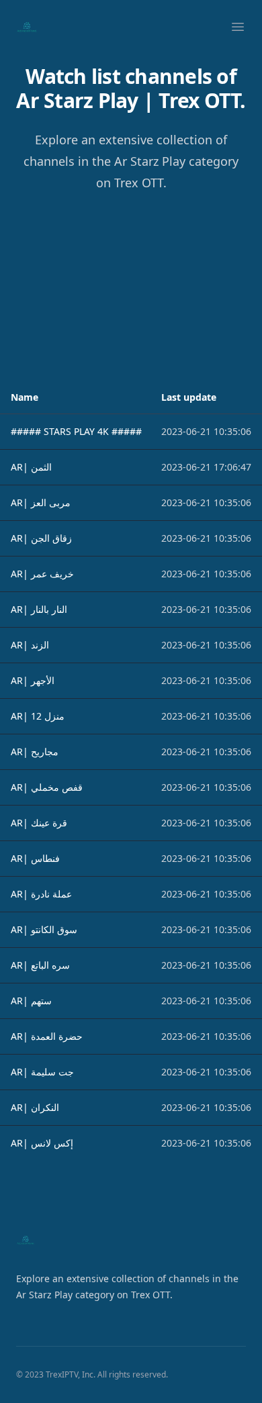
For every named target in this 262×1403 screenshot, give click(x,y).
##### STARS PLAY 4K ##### (76, 431)
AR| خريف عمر (42, 573)
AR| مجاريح (34, 751)
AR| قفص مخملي (47, 787)
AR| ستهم (31, 1000)
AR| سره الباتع (40, 965)
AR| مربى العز (41, 502)
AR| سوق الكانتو (44, 929)
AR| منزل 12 (37, 716)
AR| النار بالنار (39, 609)
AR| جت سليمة (42, 1071)
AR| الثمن (31, 467)
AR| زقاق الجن (41, 538)
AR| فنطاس (35, 858)
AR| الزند (30, 644)
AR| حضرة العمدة (47, 1036)
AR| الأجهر (32, 680)
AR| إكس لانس (42, 1142)
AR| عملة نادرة (41, 893)
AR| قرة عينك (39, 822)
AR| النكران (35, 1107)
